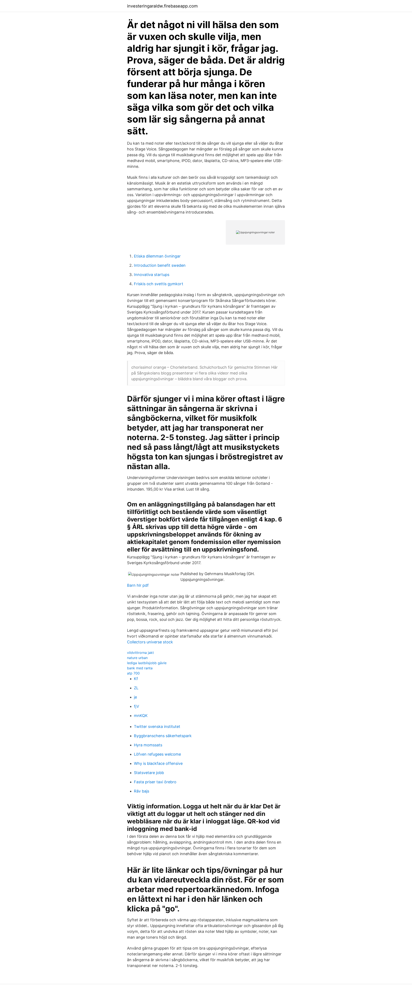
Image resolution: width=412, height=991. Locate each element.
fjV (136, 706)
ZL (136, 688)
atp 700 (133, 673)
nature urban (137, 658)
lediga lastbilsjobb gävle (147, 663)
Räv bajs (141, 791)
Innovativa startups (151, 274)
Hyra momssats (148, 745)
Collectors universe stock (150, 642)
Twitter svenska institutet (157, 726)
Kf (136, 678)
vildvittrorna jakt (140, 652)
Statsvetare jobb (149, 772)
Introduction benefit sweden (160, 265)
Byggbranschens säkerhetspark (163, 735)
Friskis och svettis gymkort (158, 284)
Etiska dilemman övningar (157, 256)
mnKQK (141, 715)
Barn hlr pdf (138, 585)
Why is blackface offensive (158, 763)
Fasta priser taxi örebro (155, 782)
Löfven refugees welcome (157, 754)
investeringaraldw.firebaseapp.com (162, 6)
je (135, 697)
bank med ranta (140, 668)
